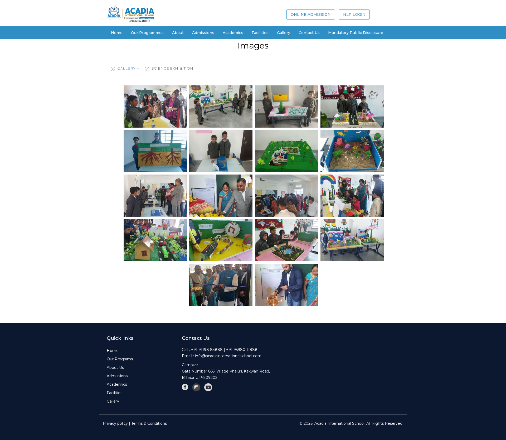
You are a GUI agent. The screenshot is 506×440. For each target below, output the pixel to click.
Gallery (126, 68)
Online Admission (311, 14)
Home (117, 32)
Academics (117, 384)
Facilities (114, 392)
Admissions (203, 32)
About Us (115, 367)
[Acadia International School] (130, 13)
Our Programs (120, 359)
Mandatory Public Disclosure (355, 32)
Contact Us (309, 32)
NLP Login (354, 14)
